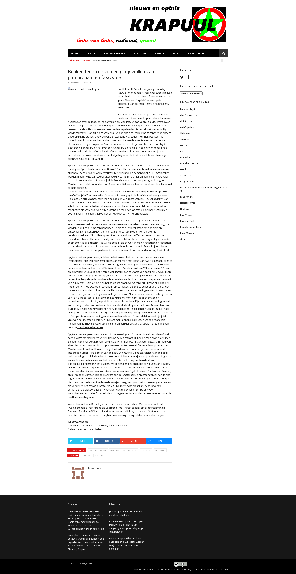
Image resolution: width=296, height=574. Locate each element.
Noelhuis (184, 208)
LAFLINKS (87, 455)
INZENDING (160, 450)
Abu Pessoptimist (188, 115)
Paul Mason (186, 214)
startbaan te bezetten (90, 327)
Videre (183, 239)
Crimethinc (185, 139)
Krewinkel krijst (187, 109)
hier (126, 425)
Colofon (158, 53)
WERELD (75, 53)
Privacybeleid (85, 563)
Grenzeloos (185, 175)
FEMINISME (146, 450)
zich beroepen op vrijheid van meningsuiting (108, 415)
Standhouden (133, 92)
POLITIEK (92, 53)
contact (120, 545)
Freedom (184, 169)
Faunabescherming (189, 163)
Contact (176, 53)
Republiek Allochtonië (190, 226)
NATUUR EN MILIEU (114, 53)
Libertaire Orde (187, 202)
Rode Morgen (187, 232)
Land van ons (186, 196)
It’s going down (187, 181)
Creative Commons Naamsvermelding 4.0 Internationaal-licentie (185, 569)
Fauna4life (185, 157)
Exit (182, 151)
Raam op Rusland (189, 220)
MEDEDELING (139, 53)
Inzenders (94, 468)
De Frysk (184, 145)
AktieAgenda (186, 121)
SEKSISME (99, 455)
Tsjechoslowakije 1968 (105, 60)
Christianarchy (187, 133)
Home (71, 563)
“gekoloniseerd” (139, 371)
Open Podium (196, 53)
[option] (159, 60)
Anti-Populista (187, 127)
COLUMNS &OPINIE (97, 450)
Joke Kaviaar (73, 82)
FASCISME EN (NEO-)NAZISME (123, 450)
